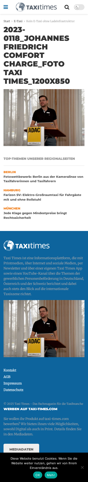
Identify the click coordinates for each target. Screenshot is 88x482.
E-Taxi (18, 21)
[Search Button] (67, 7)
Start (7, 21)
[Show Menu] (6, 7)
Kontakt (10, 370)
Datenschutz (13, 390)
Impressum (13, 383)
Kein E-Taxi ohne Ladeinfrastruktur (50, 21)
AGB (7, 377)
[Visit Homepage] (36, 7)
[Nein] (82, 467)
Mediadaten (21, 449)
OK (37, 475)
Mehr (51, 475)
